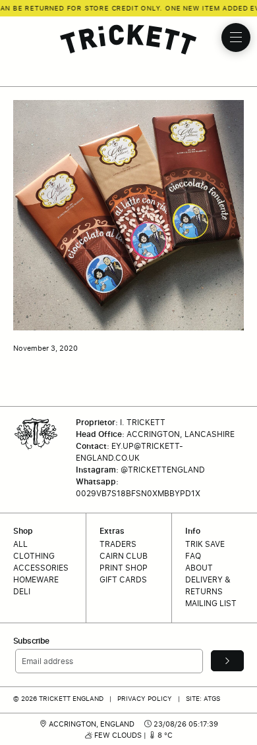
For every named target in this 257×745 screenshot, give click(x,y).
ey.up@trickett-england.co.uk (129, 451)
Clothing (34, 555)
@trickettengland (163, 469)
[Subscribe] (227, 660)
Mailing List (211, 603)
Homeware (36, 579)
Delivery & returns (208, 585)
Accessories (41, 567)
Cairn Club (124, 555)
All (20, 544)
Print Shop (124, 567)
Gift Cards (123, 579)
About (199, 567)
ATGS (212, 698)
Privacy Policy (144, 698)
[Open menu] (235, 37)
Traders (118, 544)
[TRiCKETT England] (128, 39)
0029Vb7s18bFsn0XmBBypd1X (138, 493)
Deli (21, 591)
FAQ (193, 555)
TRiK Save (205, 544)
